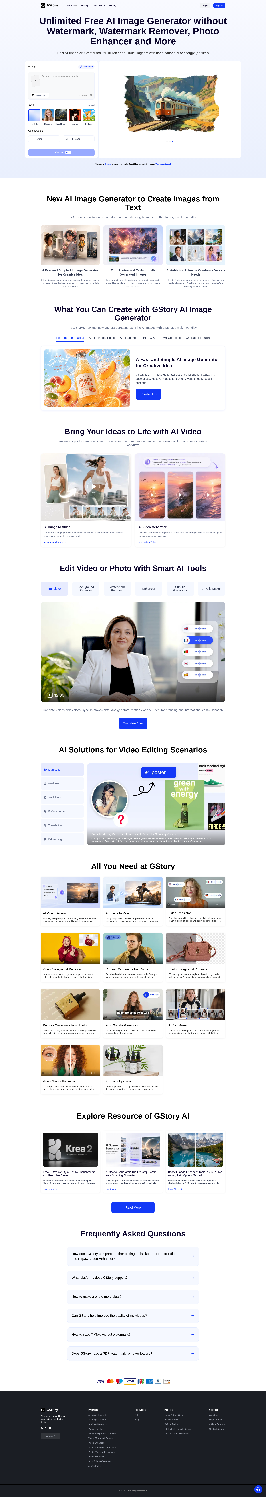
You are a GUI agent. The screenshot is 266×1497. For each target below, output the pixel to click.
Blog (137, 1419)
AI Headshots (129, 337)
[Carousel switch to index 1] (167, 141)
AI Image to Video (97, 1419)
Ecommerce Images (70, 337)
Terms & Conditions (173, 1415)
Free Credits (99, 5)
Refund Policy (171, 1424)
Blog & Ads (150, 337)
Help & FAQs (215, 1419)
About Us (213, 1415)
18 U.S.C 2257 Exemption (177, 1433)
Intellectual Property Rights (177, 1429)
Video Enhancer (96, 1443)
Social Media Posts (102, 337)
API (136, 1415)
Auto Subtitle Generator (99, 1461)
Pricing (84, 5)
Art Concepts (172, 337)
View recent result (163, 164)
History (112, 5)
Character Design (198, 337)
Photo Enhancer (96, 1456)
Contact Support (217, 1429)
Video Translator (96, 1429)
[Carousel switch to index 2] (170, 141)
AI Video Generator (97, 1424)
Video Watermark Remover (101, 1438)
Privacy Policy (171, 1419)
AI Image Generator (98, 1415)
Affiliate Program (217, 1424)
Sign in (108, 164)
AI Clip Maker (94, 1466)
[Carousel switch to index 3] (172, 141)
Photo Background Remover (102, 1447)
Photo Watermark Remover (101, 1452)
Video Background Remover (102, 1433)
